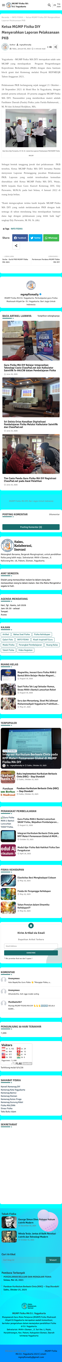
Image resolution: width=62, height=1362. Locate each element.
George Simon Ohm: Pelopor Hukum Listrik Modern (36, 1221)
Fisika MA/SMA (8, 1105)
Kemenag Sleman (9, 1096)
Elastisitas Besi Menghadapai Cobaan (36, 877)
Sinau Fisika (6, 1108)
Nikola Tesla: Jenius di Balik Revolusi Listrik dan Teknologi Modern (37, 1235)
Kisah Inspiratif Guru (43, 639)
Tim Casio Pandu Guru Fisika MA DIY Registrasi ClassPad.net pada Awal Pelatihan (30, 479)
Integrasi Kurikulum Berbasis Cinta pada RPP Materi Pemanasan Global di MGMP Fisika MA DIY (38, 835)
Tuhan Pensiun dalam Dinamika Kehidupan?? (33, 906)
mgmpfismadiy (30, 294)
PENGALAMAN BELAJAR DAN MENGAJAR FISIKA (27, 1276)
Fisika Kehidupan (42, 634)
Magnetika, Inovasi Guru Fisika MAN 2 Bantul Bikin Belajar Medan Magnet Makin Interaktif (36, 674)
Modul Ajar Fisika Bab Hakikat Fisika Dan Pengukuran (38, 849)
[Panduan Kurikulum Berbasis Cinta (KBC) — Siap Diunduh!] (8, 791)
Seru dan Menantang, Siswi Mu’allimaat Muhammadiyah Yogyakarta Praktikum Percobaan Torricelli (37, 702)
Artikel (6, 634)
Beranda (5, 17)
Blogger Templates (34, 1351)
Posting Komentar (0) (31, 527)
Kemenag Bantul (8, 1092)
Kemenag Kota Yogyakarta (13, 1089)
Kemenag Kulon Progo (11, 1099)
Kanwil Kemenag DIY (10, 1086)
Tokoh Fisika (8, 650)
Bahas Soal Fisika (21, 634)
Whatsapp (52, 238)
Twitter (37, 238)
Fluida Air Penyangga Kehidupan (34, 891)
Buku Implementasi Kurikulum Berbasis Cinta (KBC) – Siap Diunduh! (37, 775)
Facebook (22, 238)
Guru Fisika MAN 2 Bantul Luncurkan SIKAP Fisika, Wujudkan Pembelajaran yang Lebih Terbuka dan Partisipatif (37, 821)
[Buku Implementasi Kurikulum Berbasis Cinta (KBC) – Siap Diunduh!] (8, 777)
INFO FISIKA (17, 17)
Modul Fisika (8, 645)
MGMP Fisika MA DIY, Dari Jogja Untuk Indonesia (31, 501)
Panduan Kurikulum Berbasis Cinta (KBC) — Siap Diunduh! (38, 790)
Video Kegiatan (25, 650)
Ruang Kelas (52, 645)
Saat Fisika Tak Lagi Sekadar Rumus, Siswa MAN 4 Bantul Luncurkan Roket (36, 688)
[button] (49, 5)
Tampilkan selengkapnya (49, 316)
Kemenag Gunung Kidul (12, 1102)
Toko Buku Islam (8, 1111)
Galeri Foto (8, 639)
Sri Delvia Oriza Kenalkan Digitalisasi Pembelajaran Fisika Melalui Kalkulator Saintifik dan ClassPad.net (31, 424)
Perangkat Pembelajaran (30, 645)
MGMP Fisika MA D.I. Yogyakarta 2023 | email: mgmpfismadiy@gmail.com (36, 1354)
